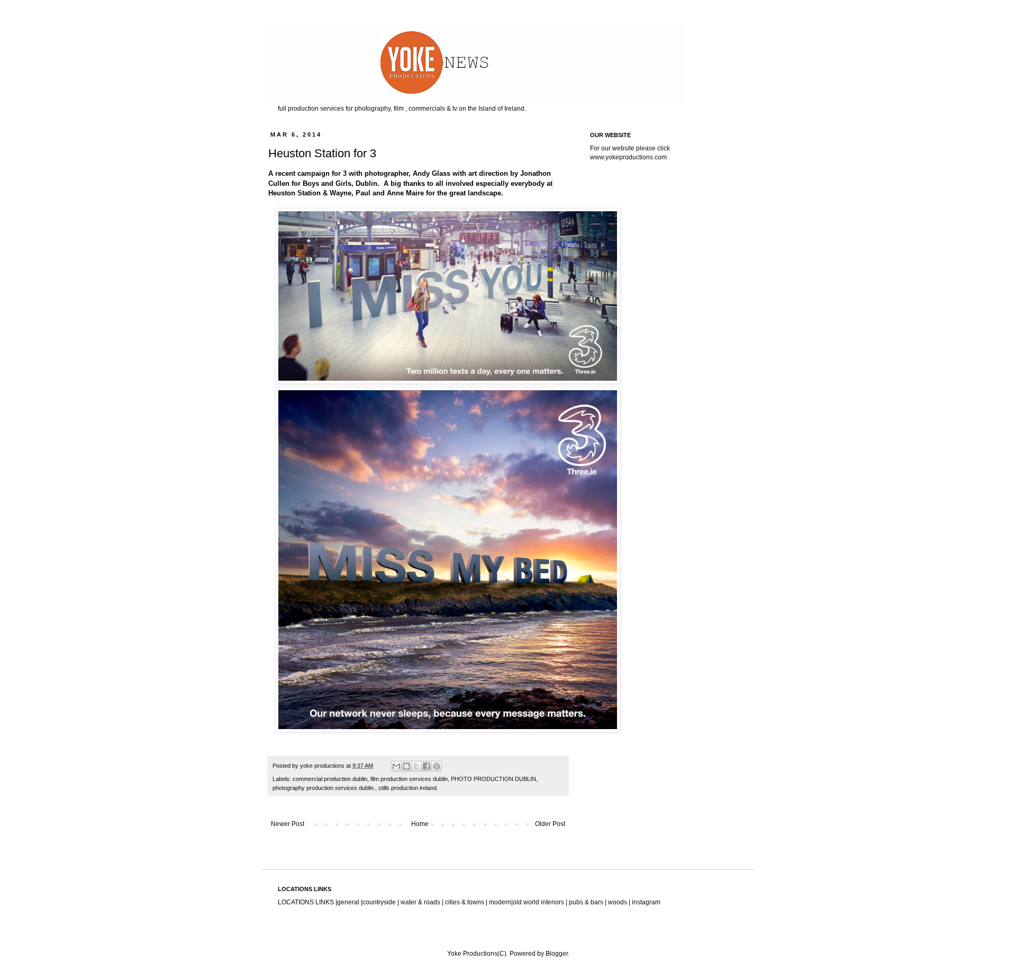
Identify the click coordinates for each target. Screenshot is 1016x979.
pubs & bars (585, 902)
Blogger (557, 953)
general (348, 902)
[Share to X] (416, 766)
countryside (379, 902)
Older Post (550, 824)
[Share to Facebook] (426, 766)
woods (618, 902)
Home (420, 824)
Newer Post (287, 824)
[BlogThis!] (406, 766)
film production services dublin (409, 779)
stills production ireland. (408, 788)
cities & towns (464, 902)
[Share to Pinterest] (436, 766)
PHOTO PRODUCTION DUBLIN (493, 779)
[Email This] (396, 766)
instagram (646, 902)
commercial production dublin (330, 779)
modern (500, 902)
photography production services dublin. (324, 788)
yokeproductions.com (636, 157)
